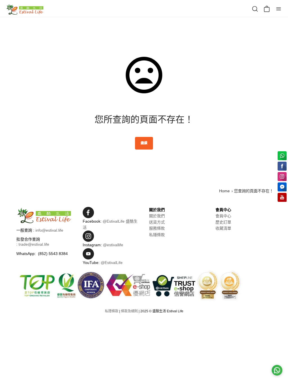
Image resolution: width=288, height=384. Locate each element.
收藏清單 (223, 228)
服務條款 (157, 228)
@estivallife (113, 245)
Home (224, 191)
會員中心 (223, 216)
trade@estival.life (34, 244)
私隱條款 (157, 234)
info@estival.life (49, 230)
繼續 (144, 143)
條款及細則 (129, 311)
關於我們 (157, 216)
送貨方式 (157, 222)
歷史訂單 (223, 222)
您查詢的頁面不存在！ (253, 191)
